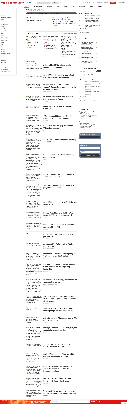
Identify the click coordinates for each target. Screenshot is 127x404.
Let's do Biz (123, 403)
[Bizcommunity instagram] (89, 3)
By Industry (91, 39)
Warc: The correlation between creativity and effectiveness (59, 141)
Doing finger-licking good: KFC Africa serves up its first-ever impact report (69, 53)
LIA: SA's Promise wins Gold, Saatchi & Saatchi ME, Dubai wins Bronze (59, 380)
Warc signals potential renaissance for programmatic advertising (58, 186)
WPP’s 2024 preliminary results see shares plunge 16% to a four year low (58, 309)
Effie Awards (3, 60)
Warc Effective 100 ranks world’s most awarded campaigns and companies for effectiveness (59, 298)
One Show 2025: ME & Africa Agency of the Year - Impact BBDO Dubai (59, 255)
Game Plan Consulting (84, 123)
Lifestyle (2, 35)
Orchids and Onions (5, 67)
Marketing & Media (4, 40)
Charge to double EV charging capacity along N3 (87, 54)
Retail (2, 44)
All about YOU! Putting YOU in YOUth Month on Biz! (58, 245)
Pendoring (3, 58)
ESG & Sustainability (5, 24)
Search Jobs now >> (90, 155)
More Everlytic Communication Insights (87, 100)
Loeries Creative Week (5, 71)
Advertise (106, 2)
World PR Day (3, 64)
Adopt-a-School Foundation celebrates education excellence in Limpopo (87, 43)
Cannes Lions (3, 57)
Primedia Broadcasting (84, 113)
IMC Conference (4, 65)
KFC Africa (64, 49)
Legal (2, 33)
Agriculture (3, 13)
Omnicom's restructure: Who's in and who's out (58, 107)
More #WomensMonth (84, 32)
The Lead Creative (4, 69)
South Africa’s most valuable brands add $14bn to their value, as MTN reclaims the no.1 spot (50, 47)
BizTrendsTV (3, 62)
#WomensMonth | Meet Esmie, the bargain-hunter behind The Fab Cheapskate (87, 48)
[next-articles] (76, 38)
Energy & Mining (4, 21)
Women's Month (4, 55)
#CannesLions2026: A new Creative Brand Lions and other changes (57, 117)
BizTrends (3, 51)
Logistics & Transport (5, 37)
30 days (86, 39)
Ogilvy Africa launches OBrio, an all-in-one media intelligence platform (58, 355)
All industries (3, 12)
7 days (83, 39)
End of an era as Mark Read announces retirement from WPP (59, 226)
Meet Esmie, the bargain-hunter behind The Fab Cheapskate (92, 21)
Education (3, 19)
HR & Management (4, 30)
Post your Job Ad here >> (90, 137)
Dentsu (28, 40)
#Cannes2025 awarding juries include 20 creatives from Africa (60, 281)
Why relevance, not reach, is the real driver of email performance (92, 92)
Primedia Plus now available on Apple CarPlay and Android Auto (90, 115)
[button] (61, 3)
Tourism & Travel (4, 46)
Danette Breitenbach (47, 91)
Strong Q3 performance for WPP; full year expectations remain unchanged (60, 329)
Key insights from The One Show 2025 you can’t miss (58, 235)
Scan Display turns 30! (34, 20)
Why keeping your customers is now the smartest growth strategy (92, 82)
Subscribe (99, 71)
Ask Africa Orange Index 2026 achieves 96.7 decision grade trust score (64, 23)
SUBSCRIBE (93, 401)
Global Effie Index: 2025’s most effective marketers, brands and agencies (59, 76)
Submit (75, 33)
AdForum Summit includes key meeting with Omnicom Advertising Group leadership (59, 266)
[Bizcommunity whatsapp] (94, 3)
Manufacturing (4, 38)
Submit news (99, 2)
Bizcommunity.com (47, 248)
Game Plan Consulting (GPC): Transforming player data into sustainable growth (88, 126)
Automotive (3, 15)
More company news (68, 33)
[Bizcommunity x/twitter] (86, 3)
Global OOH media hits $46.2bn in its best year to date (60, 203)
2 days (80, 39)
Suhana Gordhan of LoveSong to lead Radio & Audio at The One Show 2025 (58, 345)
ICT (1, 31)
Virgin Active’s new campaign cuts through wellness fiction (59, 393)
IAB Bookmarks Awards (5, 53)
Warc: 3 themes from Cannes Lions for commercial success (58, 176)
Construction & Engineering (6, 17)
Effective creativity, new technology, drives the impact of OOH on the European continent (57, 368)
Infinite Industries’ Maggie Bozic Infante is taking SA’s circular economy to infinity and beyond (92, 17)
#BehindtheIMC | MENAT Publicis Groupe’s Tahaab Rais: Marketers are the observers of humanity (59, 87)
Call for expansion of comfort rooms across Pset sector (87, 62)
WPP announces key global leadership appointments (58, 156)
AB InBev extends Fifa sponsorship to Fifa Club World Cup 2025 (60, 319)
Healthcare (3, 28)
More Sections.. (4, 73)
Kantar (45, 42)
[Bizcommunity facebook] (87, 3)
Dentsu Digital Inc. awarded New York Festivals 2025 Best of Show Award (58, 214)
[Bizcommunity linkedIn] (83, 3)
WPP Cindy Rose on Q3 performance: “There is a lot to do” (58, 127)
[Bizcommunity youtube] (91, 3)
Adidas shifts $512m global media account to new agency (57, 66)
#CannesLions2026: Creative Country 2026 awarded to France (58, 98)
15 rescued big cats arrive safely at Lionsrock (87, 58)
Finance (2, 26)
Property (2, 42)
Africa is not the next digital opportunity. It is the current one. (33, 44)
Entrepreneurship (4, 22)
